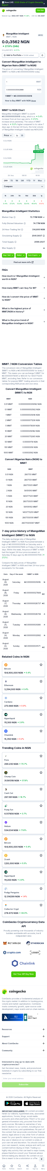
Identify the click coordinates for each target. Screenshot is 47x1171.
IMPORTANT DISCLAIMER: (13, 1111)
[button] (23, 262)
